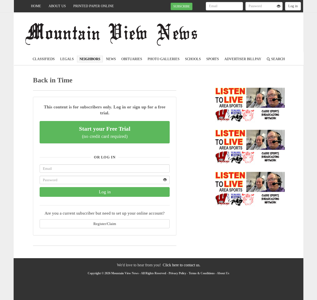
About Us (57, 6)
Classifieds (44, 59)
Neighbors (89, 59)
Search (277, 59)
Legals (67, 59)
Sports (212, 59)
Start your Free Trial (104, 132)
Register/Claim (104, 224)
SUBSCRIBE (181, 6)
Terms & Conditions (202, 273)
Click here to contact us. (181, 265)
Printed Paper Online (93, 6)
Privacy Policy (177, 273)
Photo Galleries (164, 59)
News (111, 59)
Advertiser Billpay (242, 59)
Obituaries (131, 59)
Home (36, 6)
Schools (193, 59)
